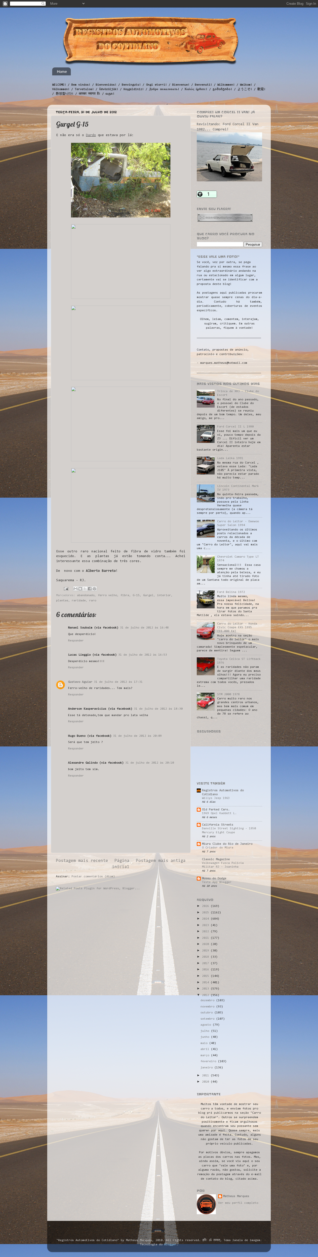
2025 (206, 912)
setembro (208, 1018)
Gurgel (148, 595)
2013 (206, 988)
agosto (206, 1024)
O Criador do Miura (217, 847)
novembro (208, 1006)
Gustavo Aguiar (80, 682)
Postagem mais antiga (161, 861)
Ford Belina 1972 (231, 592)
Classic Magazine (216, 859)
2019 (206, 950)
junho (205, 1037)
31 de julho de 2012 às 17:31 (118, 682)
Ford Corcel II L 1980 (235, 426)
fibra (124, 595)
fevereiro (209, 1061)
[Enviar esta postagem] (66, 588)
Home (62, 71)
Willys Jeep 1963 (216, 798)
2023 (206, 925)
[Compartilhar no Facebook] (89, 588)
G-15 (136, 595)
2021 (206, 938)
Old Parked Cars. (216, 809)
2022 (206, 931)
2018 (206, 956)
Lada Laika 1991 (230, 458)
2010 (206, 1081)
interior (164, 595)
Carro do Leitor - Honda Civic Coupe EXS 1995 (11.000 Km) (237, 627)
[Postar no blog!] (80, 588)
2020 (206, 944)
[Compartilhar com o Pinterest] (94, 588)
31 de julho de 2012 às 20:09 (137, 735)
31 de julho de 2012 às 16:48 (144, 627)
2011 (206, 1075)
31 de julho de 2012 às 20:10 (149, 762)
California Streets (217, 824)
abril (205, 1049)
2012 (206, 995)
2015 (206, 976)
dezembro (208, 1000)
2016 (206, 969)
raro (92, 600)
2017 (206, 963)
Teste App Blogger (217, 882)
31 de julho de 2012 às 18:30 (158, 708)
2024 (206, 918)
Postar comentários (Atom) (93, 876)
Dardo (91, 135)
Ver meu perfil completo (238, 1203)
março (205, 1055)
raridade (79, 600)
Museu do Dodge (214, 878)
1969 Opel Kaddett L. (219, 813)
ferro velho (107, 595)
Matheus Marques (236, 1196)
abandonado (85, 595)
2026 (206, 906)
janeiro (207, 1067)
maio (204, 1043)
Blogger (170, 1244)
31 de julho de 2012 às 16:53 (142, 654)
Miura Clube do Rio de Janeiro (227, 843)
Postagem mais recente (82, 861)
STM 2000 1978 (228, 694)
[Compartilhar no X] (84, 588)
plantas (62, 600)
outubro (207, 1012)
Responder (76, 640)
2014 (206, 982)
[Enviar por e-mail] (75, 588)
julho (205, 1031)
